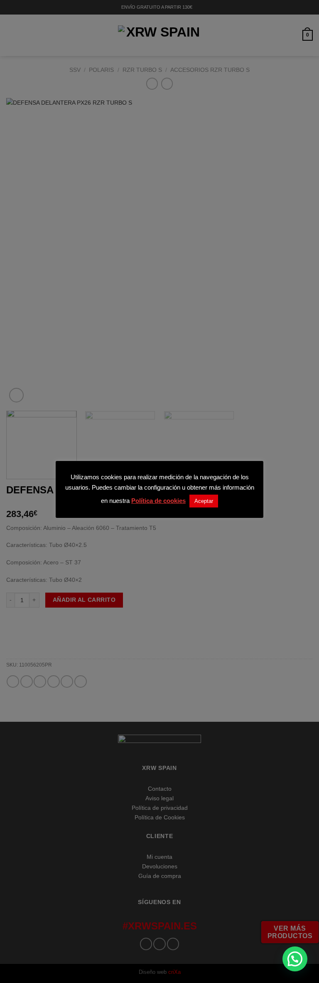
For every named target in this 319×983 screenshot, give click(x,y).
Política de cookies (158, 500)
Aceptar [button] (203, 501)
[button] (294, 958)
